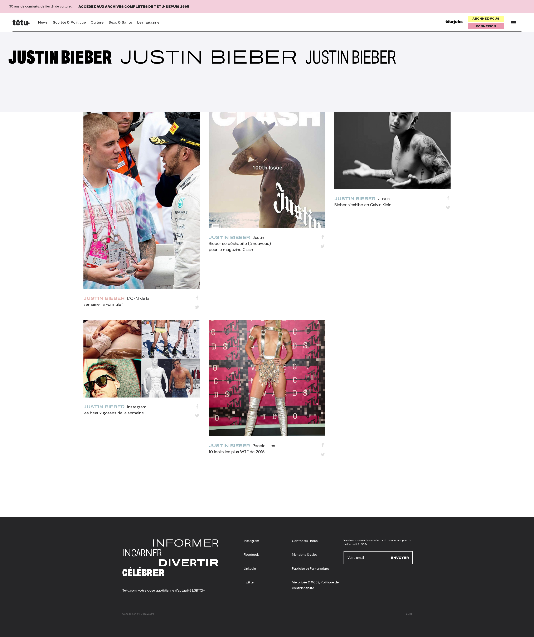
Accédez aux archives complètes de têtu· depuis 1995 (133, 6)
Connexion (486, 26)
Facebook (251, 554)
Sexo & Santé (120, 22)
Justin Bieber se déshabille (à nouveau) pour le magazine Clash (240, 243)
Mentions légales (304, 554)
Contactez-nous (305, 541)
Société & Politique (69, 22)
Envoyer (400, 557)
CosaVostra (147, 614)
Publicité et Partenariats (310, 568)
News (43, 22)
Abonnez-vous (485, 18)
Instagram (251, 541)
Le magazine (148, 22)
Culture (97, 22)
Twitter (249, 582)
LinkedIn (250, 568)
